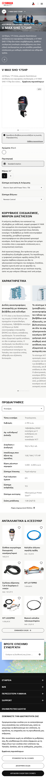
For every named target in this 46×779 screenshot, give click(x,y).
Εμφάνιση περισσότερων (13, 751)
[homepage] (7, 4)
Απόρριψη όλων (23, 766)
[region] (23, 745)
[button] (41, 3)
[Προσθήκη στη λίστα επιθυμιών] (19, 527)
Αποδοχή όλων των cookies (23, 773)
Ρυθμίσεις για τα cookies (23, 758)
